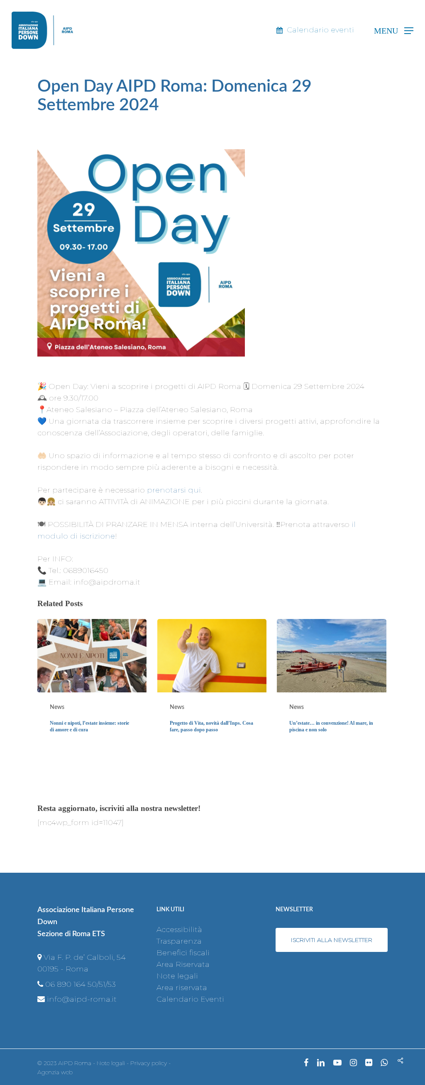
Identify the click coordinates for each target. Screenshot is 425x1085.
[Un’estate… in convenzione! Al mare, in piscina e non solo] (331, 683)
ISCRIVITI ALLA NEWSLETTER (331, 940)
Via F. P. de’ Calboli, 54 (85, 957)
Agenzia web (55, 1072)
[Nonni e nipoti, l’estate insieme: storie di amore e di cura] (92, 683)
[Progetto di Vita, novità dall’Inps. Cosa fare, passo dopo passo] (211, 683)
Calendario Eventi (190, 999)
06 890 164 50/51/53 (80, 984)
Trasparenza (179, 941)
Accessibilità (179, 929)
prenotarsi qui (174, 490)
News (57, 707)
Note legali (177, 976)
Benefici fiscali (183, 952)
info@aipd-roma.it (82, 999)
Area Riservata (183, 964)
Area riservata (181, 987)
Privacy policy (148, 1063)
